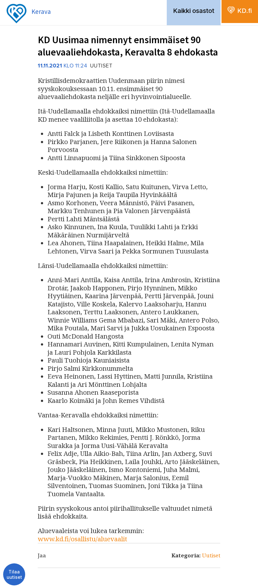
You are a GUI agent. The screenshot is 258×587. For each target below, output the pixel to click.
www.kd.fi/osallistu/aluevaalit (82, 538)
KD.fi (244, 11)
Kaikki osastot (193, 11)
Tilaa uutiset (14, 574)
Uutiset (211, 555)
